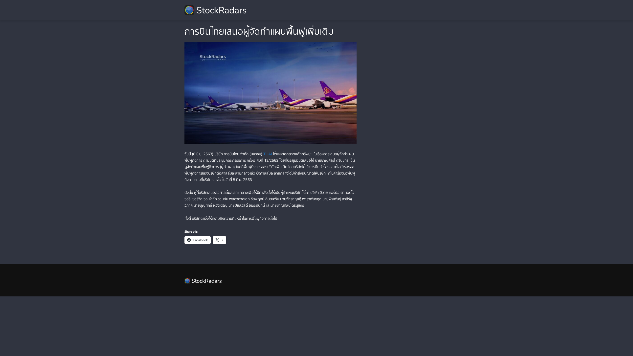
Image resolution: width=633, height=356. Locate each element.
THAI (267, 154)
